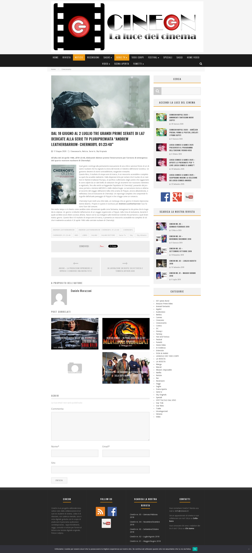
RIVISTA (67, 57)
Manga (159, 364)
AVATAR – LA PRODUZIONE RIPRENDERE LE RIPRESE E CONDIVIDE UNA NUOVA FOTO (75, 269)
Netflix (158, 373)
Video (105, 63)
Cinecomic (160, 320)
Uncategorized (162, 411)
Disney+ (159, 331)
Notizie (79, 57)
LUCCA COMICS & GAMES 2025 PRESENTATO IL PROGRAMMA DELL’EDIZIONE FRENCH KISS (181, 147)
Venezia (159, 414)
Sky (131, 235)
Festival (152, 57)
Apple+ (159, 309)
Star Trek (159, 403)
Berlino (159, 315)
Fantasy (159, 334)
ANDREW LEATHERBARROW (64, 230)
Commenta (57, 408)
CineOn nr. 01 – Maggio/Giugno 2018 (145, 541)
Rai (157, 378)
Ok (195, 549)
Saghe (107, 57)
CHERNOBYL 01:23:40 (62, 235)
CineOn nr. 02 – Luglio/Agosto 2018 (144, 537)
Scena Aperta (121, 63)
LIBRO (84, 235)
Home (55, 57)
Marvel (158, 367)
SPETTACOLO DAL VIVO (166, 400)
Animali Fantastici (163, 306)
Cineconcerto (76, 151)
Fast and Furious (162, 337)
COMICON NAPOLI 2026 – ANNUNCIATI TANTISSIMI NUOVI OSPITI (181, 117)
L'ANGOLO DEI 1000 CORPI (167, 356)
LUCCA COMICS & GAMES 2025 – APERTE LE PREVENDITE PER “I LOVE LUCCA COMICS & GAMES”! (182, 162)
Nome (55, 446)
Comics (159, 326)
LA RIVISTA (161, 359)
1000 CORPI (138, 57)
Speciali (167, 57)
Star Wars (160, 406)
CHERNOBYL (128, 230)
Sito (53, 462)
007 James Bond (162, 301)
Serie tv (120, 57)
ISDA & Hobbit (162, 353)
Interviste (160, 350)
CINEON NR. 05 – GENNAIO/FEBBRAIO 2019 (179, 225)
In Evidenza (161, 348)
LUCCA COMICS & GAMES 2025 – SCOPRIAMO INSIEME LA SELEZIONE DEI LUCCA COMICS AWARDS (183, 177)
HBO (76, 235)
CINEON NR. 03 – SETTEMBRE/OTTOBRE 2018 (180, 250)
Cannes (159, 317)
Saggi (180, 57)
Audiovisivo (160, 312)
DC (157, 328)
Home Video (193, 57)
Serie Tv (122, 235)
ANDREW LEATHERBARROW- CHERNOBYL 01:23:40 (99, 230)
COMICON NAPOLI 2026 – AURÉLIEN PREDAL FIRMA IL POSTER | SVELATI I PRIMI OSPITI (183, 132)
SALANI (94, 235)
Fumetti (137, 63)
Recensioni (93, 57)
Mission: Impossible (164, 370)
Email (106, 446)
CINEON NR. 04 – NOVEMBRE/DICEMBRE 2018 (180, 237)
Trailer (158, 408)
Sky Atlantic (142, 235)
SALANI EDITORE (108, 235)
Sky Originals (101, 151)
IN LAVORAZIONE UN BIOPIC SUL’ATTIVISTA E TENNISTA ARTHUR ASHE (125, 269)
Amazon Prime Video (164, 304)
